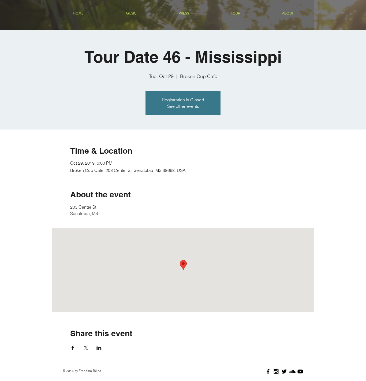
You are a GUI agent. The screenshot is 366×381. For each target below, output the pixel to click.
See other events (183, 106)
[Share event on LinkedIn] (99, 348)
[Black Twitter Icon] (284, 371)
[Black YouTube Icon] (300, 371)
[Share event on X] (85, 348)
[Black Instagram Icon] (276, 371)
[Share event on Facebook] (72, 348)
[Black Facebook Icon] (268, 371)
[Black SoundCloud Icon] (292, 371)
